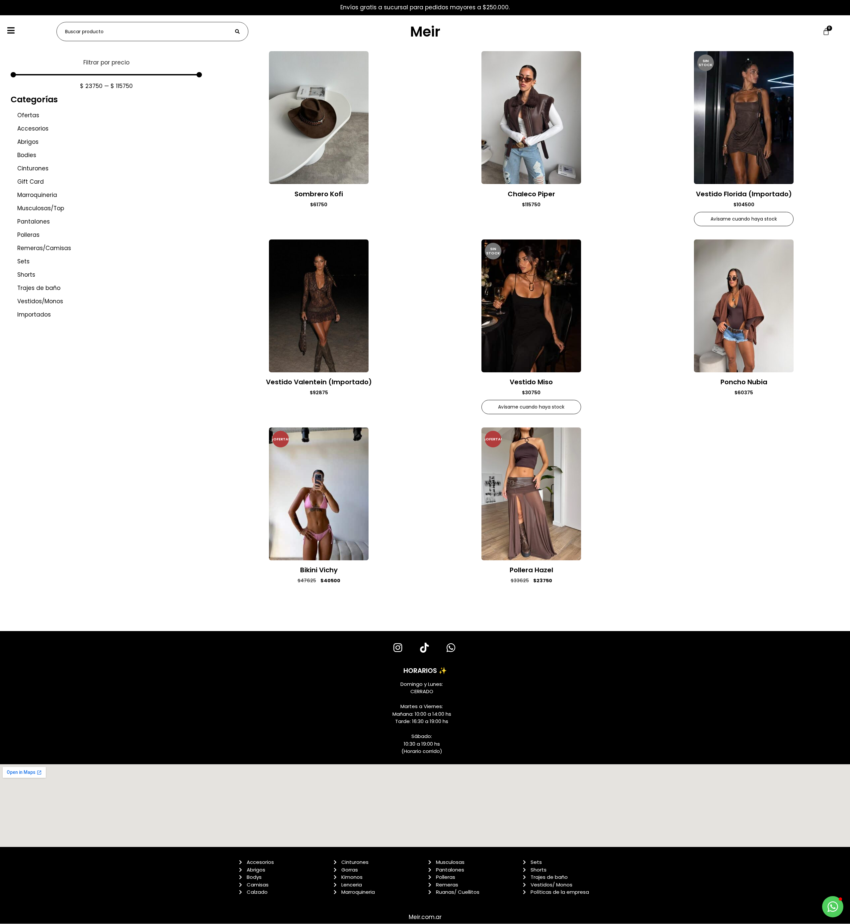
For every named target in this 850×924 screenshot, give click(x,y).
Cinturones (32, 168)
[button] (832, 906)
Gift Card (30, 182)
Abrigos (28, 142)
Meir (425, 32)
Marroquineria (37, 195)
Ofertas (28, 115)
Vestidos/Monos (40, 301)
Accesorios (32, 129)
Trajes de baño (38, 288)
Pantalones (33, 222)
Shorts (26, 275)
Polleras (28, 235)
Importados (34, 315)
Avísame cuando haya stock (744, 219)
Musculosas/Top (40, 208)
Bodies (26, 155)
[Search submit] (237, 31)
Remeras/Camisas (44, 248)
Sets (23, 261)
